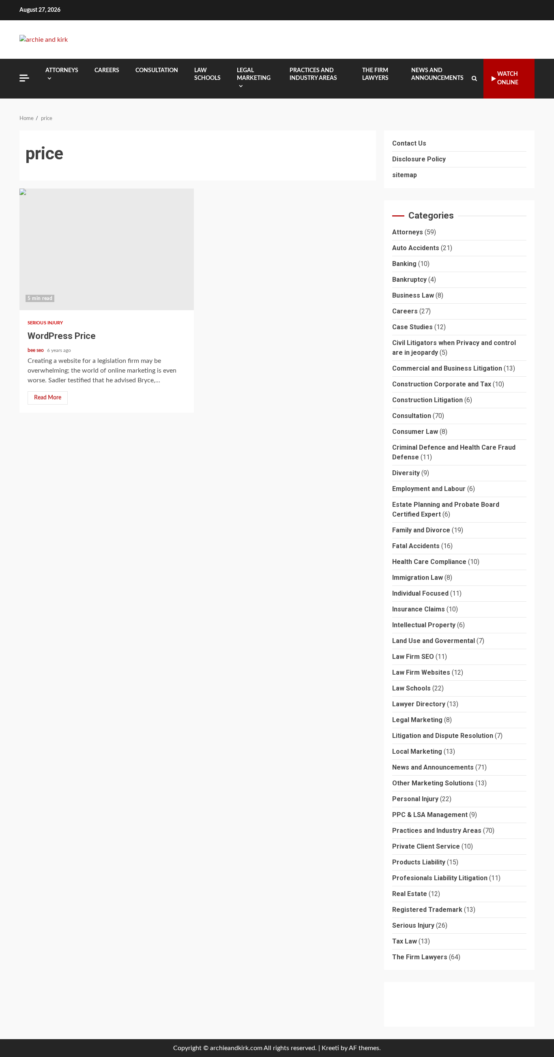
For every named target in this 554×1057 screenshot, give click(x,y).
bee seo (36, 350)
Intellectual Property (423, 625)
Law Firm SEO (413, 656)
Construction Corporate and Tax (441, 384)
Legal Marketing (254, 74)
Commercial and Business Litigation (447, 368)
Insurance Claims (418, 609)
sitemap (404, 175)
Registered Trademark (427, 909)
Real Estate (409, 894)
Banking (404, 264)
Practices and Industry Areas (313, 74)
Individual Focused (420, 593)
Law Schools (207, 74)
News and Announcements (437, 74)
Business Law (413, 295)
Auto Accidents (415, 248)
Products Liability (418, 862)
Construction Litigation (427, 400)
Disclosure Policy (419, 159)
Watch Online (507, 78)
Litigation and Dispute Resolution (442, 736)
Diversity (406, 473)
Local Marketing (417, 751)
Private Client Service (426, 846)
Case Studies (412, 327)
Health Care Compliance (429, 562)
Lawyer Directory (418, 704)
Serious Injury (45, 323)
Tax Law (404, 941)
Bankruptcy (409, 279)
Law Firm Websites (421, 672)
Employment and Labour (429, 489)
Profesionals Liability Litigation (439, 878)
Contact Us (409, 143)
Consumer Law (415, 431)
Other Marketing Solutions (433, 783)
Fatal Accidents (416, 546)
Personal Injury (415, 799)
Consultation (156, 70)
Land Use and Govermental (433, 641)
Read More (47, 398)
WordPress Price (106, 249)
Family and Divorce (421, 530)
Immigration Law (417, 577)
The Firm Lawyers (375, 74)
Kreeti (330, 1048)
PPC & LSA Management (430, 815)
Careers (106, 70)
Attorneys (61, 70)
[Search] (474, 78)
